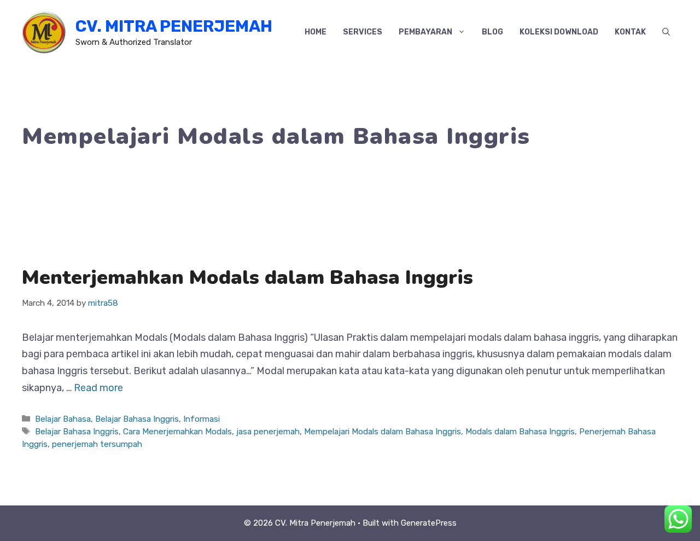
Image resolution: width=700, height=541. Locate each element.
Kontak (630, 32)
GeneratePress (429, 523)
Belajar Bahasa (63, 419)
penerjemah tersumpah (97, 444)
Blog (492, 32)
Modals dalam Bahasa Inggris (520, 432)
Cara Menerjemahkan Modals (177, 432)
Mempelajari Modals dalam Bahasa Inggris (382, 432)
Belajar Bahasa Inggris (137, 419)
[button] (666, 32)
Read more (98, 388)
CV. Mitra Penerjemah (173, 26)
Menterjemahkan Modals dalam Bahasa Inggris (247, 277)
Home (315, 32)
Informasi (201, 419)
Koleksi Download (559, 32)
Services (362, 32)
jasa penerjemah (268, 432)
